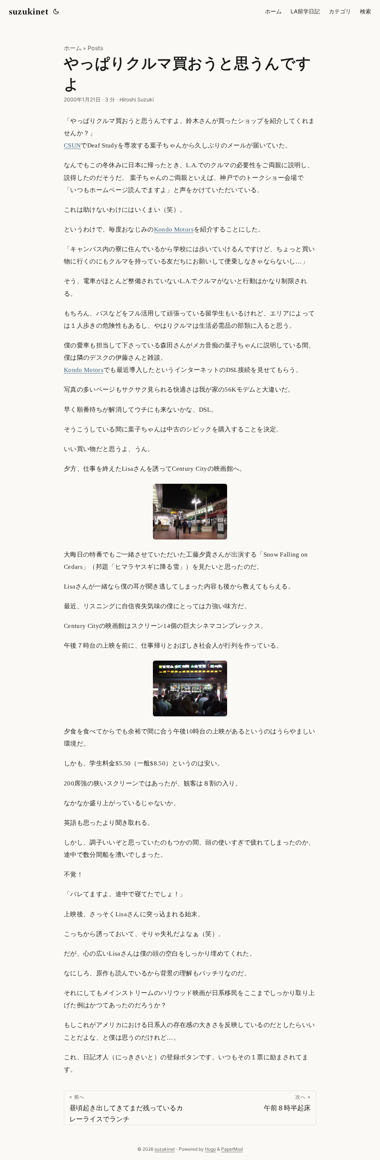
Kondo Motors (174, 229)
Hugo (210, 1149)
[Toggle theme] (56, 11)
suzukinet (29, 11)
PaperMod (232, 1149)
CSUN (72, 145)
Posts (95, 48)
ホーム (73, 48)
